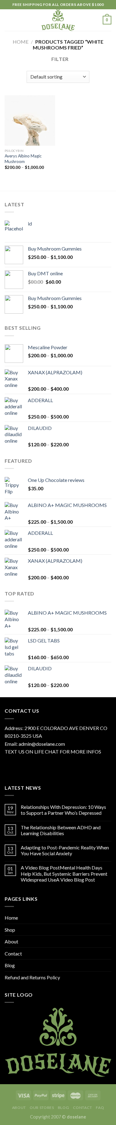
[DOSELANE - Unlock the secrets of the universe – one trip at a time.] (58, 20)
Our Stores (42, 1107)
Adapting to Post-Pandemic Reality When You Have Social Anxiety (65, 850)
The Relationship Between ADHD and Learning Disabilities (61, 830)
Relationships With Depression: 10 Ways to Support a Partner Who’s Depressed (63, 810)
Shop (10, 930)
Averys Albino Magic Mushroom (23, 158)
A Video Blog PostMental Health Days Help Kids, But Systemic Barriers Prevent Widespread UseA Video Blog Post (64, 873)
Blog (10, 965)
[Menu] (8, 20)
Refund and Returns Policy (32, 977)
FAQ (100, 1107)
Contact (13, 953)
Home (20, 42)
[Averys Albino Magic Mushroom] (30, 120)
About (11, 941)
